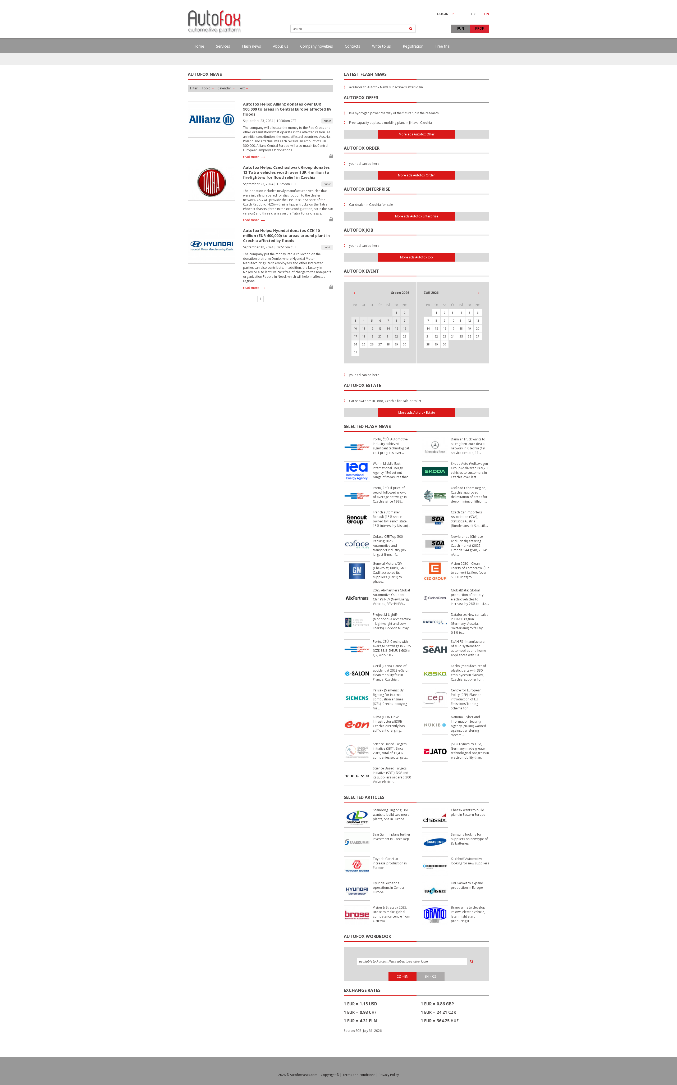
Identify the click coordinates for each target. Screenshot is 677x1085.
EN (486, 13)
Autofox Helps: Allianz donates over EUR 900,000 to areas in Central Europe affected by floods (287, 109)
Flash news (251, 46)
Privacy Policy (389, 1075)
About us (280, 46)
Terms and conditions (358, 1075)
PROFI (479, 28)
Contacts (352, 46)
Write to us (381, 46)
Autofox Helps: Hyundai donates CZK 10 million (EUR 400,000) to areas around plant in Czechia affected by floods (286, 235)
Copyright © (330, 1075)
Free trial (442, 46)
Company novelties (316, 46)
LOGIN (443, 13)
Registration (413, 46)
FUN (460, 28)
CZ (473, 13)
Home (199, 46)
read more (251, 156)
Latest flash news (365, 74)
